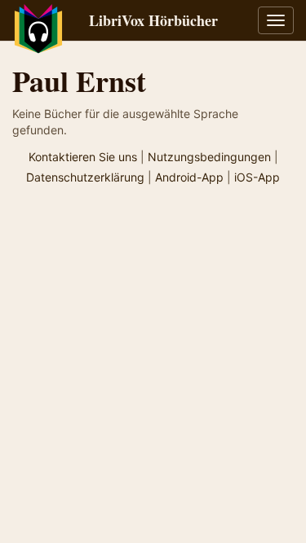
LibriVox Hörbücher (153, 20)
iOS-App (257, 177)
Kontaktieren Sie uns (83, 157)
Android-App (189, 177)
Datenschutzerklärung (85, 177)
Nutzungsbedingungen (209, 157)
